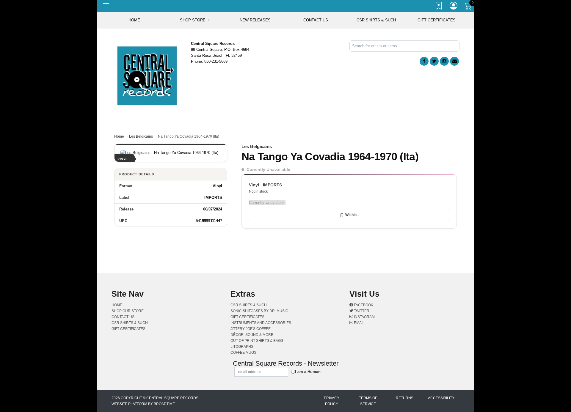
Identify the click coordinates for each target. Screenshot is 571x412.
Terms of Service (368, 401)
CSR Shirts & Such (376, 20)
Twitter (361, 311)
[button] (194, 20)
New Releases (255, 20)
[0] (468, 7)
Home (119, 136)
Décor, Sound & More (251, 335)
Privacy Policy (331, 401)
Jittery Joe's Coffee (250, 329)
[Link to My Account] (454, 6)
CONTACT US (315, 20)
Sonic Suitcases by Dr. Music (259, 311)
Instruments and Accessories (260, 323)
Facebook (363, 305)
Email (359, 323)
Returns (404, 398)
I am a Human (308, 371)
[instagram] (444, 61)
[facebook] (424, 61)
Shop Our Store (128, 311)
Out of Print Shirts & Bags (256, 341)
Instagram (364, 317)
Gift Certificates (437, 20)
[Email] (454, 61)
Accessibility (441, 398)
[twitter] (434, 61)
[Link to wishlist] (439, 6)
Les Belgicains (141, 136)
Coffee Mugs (243, 352)
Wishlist (352, 215)
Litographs (241, 347)
